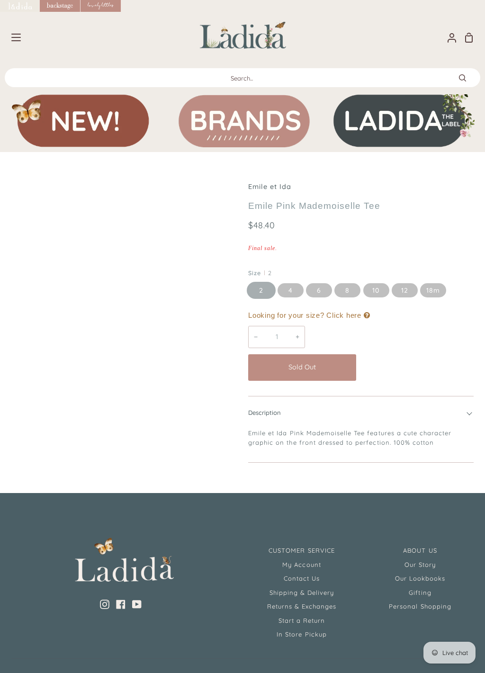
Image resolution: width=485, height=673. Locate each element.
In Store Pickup (302, 634)
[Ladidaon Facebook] (121, 604)
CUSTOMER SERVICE (302, 550)
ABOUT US (420, 550)
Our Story (420, 564)
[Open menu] (11, 37)
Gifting (420, 592)
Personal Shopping (420, 606)
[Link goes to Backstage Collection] (60, 6)
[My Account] (448, 37)
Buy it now (417, 367)
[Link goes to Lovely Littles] (101, 6)
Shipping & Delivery (301, 592)
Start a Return (301, 620)
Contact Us (302, 578)
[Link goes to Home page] (20, 6)
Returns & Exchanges (302, 606)
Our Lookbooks (420, 578)
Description (264, 412)
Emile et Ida (269, 186)
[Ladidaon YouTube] (137, 604)
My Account (301, 564)
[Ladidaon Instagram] (104, 604)
